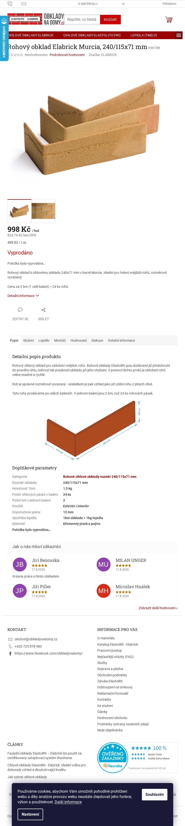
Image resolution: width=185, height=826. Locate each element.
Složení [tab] (28, 340)
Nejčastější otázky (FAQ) (115, 657)
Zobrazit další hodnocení (157, 608)
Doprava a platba (110, 669)
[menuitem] (30, 35)
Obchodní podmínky (112, 675)
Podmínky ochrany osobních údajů (123, 724)
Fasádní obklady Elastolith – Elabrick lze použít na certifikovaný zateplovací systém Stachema (44, 755)
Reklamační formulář (112, 693)
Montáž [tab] (60, 340)
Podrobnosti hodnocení (67, 55)
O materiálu (87, 4)
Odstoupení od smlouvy (114, 687)
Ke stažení (105, 706)
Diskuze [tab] (97, 340)
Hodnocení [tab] (79, 340)
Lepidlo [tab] (44, 340)
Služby (102, 663)
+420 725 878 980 (28, 646)
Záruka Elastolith (110, 681)
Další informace (68, 802)
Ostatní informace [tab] (121, 340)
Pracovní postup (109, 650)
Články (102, 712)
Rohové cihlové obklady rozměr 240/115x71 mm (99, 477)
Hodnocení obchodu (112, 718)
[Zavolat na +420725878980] (14, 3)
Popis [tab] (14, 340)
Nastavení (30, 814)
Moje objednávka (110, 730)
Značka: (103, 55)
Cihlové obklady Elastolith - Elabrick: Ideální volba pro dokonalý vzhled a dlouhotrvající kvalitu (46, 767)
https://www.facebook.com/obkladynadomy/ (49, 653)
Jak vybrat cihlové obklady (27, 777)
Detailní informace (20, 296)
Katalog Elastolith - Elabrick (117, 644)
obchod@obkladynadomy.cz (36, 639)
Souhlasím (154, 794)
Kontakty (104, 699)
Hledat (110, 19)
